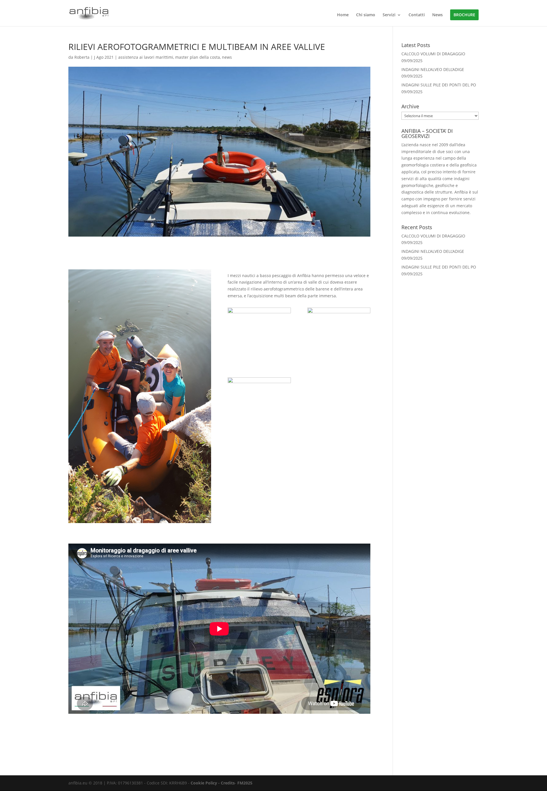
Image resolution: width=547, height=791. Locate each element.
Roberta (81, 57)
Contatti (417, 15)
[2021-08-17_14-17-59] (259, 422)
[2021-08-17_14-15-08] (338, 352)
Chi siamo (365, 15)
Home (343, 15)
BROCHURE (464, 14)
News (437, 15)
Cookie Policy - (206, 783)
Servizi (389, 15)
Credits (228, 783)
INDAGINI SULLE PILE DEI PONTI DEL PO (438, 85)
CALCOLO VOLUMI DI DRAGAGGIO (433, 53)
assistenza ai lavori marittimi (145, 57)
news (227, 57)
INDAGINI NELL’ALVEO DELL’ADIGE (432, 69)
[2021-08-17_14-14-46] (259, 352)
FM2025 (244, 783)
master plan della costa (197, 57)
